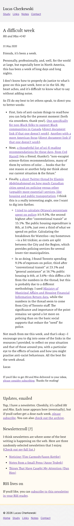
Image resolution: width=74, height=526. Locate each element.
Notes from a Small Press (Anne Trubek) (36, 462)
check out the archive (49, 418)
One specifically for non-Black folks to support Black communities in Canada (38, 125)
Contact (36, 14)
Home (6, 518)
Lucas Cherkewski (18, 8)
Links (16, 14)
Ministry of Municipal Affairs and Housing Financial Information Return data (42, 293)
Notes (25, 14)
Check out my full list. (19, 449)
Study (6, 14)
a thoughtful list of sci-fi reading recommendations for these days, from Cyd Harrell (38, 152)
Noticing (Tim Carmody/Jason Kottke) (35, 457)
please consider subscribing (19, 380)
